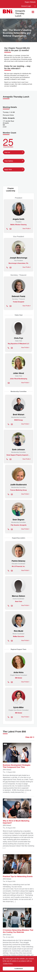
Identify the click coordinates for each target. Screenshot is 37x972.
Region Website (30, 2)
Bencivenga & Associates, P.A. (18, 263)
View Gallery (8, 161)
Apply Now (8, 169)
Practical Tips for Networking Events (18, 876)
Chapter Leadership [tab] (10, 189)
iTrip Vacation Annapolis (18, 525)
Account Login (26, 6)
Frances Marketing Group (18, 490)
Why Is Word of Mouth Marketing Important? (16, 821)
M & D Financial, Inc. (18, 566)
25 (8, 142)
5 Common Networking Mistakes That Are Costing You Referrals (18, 931)
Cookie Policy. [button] (8, 963)
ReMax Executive (18, 636)
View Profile (26, 228)
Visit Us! (7, 152)
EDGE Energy (18, 420)
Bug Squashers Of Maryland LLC (18, 343)
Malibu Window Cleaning (18, 224)
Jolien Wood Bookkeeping (18, 379)
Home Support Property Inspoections (19, 455)
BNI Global (18, 713)
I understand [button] (18, 968)
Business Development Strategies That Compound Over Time (16, 766)
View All (29, 737)
